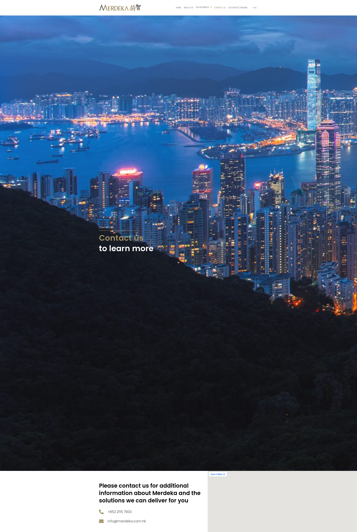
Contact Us (220, 8)
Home (178, 8)
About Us (188, 8)
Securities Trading (238, 8)
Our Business (202, 7)
